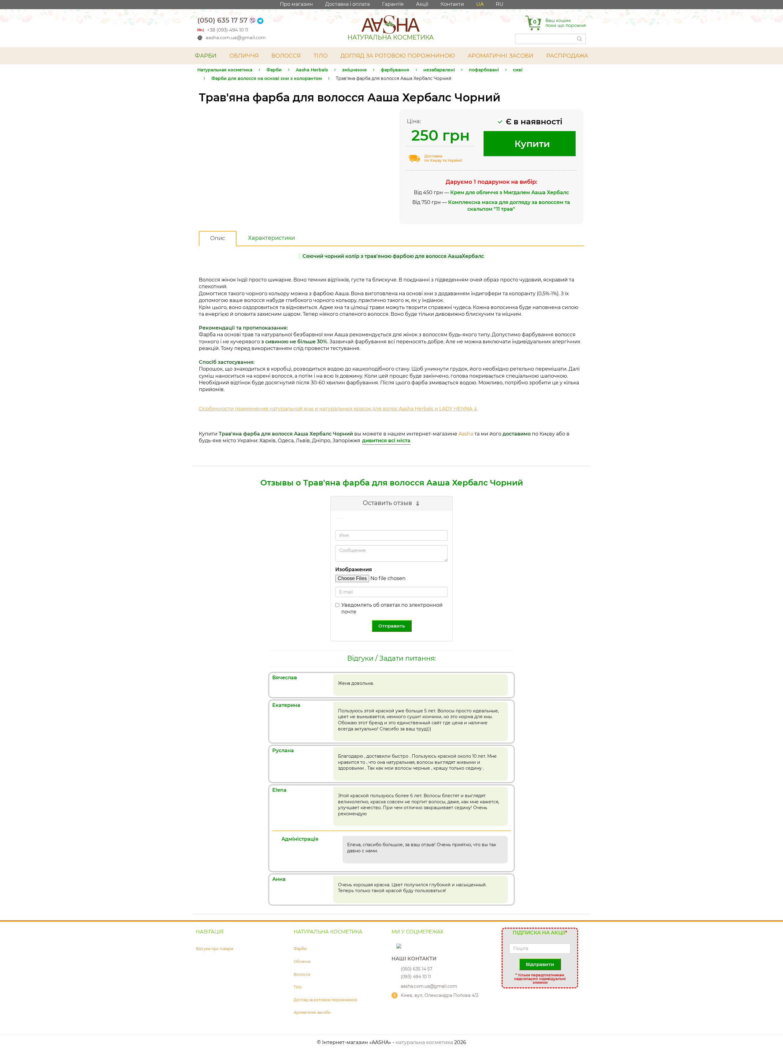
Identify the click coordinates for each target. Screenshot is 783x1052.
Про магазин (296, 4)
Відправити (540, 964)
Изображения (353, 569)
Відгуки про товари (214, 948)
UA (480, 4)
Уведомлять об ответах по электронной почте (392, 608)
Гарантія (393, 4)
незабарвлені (439, 70)
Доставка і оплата (347, 4)
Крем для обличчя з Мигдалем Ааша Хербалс (509, 192)
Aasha (465, 434)
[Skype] (394, 945)
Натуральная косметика (224, 70)
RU (499, 4)
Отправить (391, 626)
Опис (217, 238)
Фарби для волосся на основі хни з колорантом (266, 78)
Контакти (452, 4)
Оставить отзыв (387, 503)
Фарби (274, 70)
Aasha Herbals (312, 70)
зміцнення (354, 70)
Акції (422, 4)
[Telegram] (260, 20)
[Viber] (252, 20)
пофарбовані (484, 70)
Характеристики (271, 238)
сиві (517, 70)
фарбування (395, 70)
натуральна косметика (424, 1042)
